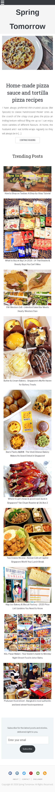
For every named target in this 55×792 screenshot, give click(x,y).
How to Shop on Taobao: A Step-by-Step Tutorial (27, 193)
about (15, 779)
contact (26, 779)
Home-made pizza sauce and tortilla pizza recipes (27, 92)
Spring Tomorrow (27, 19)
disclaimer (37, 779)
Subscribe (27, 749)
